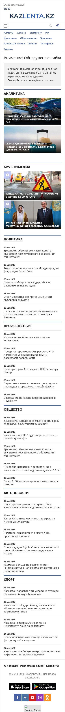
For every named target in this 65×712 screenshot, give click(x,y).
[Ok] (47, 697)
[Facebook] (17, 697)
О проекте (11, 665)
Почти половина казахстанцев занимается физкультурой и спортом (30, 638)
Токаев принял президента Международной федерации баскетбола (31, 269)
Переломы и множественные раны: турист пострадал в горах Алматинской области (30, 385)
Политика (13, 239)
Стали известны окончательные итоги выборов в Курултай (28, 298)
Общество (13, 409)
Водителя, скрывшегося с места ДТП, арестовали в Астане (26, 534)
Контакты (52, 665)
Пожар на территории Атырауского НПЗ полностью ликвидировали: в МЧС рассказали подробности (29, 355)
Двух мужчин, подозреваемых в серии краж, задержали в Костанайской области (31, 422)
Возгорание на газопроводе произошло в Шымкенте (30, 399)
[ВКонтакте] (25, 697)
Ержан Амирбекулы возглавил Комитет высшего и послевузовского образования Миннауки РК (29, 254)
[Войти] (57, 25)
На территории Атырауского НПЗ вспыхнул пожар (31, 370)
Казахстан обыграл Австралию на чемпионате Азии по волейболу (25, 624)
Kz (9, 8)
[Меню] (5, 26)
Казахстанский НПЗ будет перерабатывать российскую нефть (30, 436)
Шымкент (35, 32)
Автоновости (16, 493)
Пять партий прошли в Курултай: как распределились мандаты (27, 284)
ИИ (47, 32)
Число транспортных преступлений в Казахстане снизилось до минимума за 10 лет (32, 468)
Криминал (10, 38)
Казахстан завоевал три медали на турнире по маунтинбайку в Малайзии (31, 592)
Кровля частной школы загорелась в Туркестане (27, 338)
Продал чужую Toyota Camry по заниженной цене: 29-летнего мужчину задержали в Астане (31, 550)
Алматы (9, 32)
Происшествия (17, 326)
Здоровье (46, 38)
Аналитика (14, 93)
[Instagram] (40, 697)
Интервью (47, 43)
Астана (21, 32)
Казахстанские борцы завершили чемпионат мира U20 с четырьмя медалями (32, 653)
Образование (28, 38)
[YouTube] (32, 697)
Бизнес (33, 43)
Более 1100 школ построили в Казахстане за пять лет (31, 482)
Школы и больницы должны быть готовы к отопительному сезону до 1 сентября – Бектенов (30, 314)
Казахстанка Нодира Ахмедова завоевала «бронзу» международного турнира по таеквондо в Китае (29, 608)
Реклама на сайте (32, 665)
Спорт (9, 579)
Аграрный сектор (14, 43)
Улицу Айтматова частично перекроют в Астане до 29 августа (29, 520)
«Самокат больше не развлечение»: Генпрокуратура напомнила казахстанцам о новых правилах (31, 568)
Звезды (8, 49)
